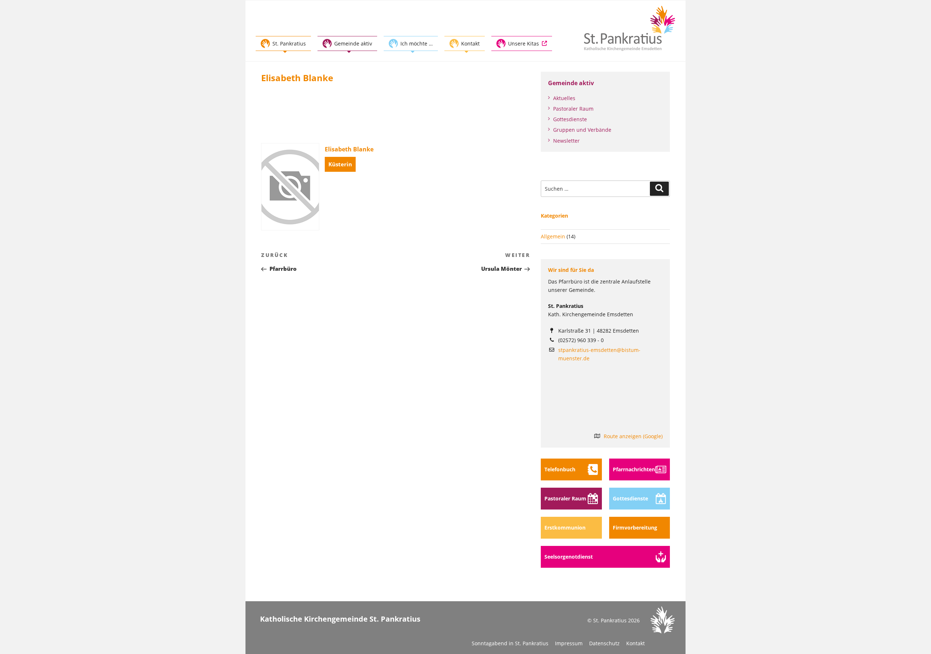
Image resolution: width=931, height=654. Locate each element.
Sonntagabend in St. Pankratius (510, 643)
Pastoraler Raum (573, 108)
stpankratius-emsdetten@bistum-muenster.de (599, 354)
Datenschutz (604, 643)
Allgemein (553, 236)
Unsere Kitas (523, 43)
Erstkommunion (565, 527)
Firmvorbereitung (635, 527)
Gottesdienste (570, 119)
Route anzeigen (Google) (633, 436)
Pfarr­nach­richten (634, 469)
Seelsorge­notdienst (568, 556)
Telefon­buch (559, 469)
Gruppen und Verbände (582, 129)
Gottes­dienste (630, 498)
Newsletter (566, 140)
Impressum (569, 643)
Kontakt (635, 643)
